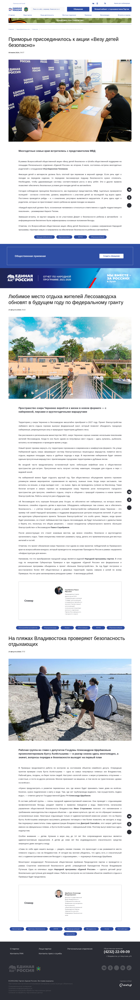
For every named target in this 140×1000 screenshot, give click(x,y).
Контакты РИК (16, 953)
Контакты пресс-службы (50, 953)
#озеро (67, 628)
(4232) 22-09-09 (117, 952)
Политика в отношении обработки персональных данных (30, 990)
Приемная (88, 15)
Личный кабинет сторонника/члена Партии (111, 9)
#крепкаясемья (64, 237)
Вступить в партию (124, 15)
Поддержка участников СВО (70, 20)
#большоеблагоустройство (28, 628)
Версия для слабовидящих (122, 3)
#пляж (107, 929)
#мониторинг (17, 929)
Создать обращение (111, 256)
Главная (11, 29)
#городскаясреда (50, 628)
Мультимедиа (104, 15)
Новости (35, 29)
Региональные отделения (79, 949)
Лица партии (27, 15)
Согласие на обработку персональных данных (26, 993)
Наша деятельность (47, 15)
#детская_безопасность (36, 929)
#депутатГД (70, 934)
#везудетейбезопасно (44, 237)
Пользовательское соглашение (20, 986)
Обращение (78, 9)
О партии (12, 15)
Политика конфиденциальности (20, 988)
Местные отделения (69, 15)
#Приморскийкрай (97, 237)
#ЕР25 (80, 237)
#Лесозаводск (83, 628)
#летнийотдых (123, 929)
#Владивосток (91, 929)
